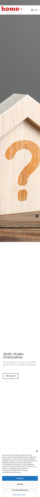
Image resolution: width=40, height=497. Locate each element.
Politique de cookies (19, 494)
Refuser (20, 484)
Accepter (20, 478)
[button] (37, 451)
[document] (20, 248)
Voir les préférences (20, 490)
